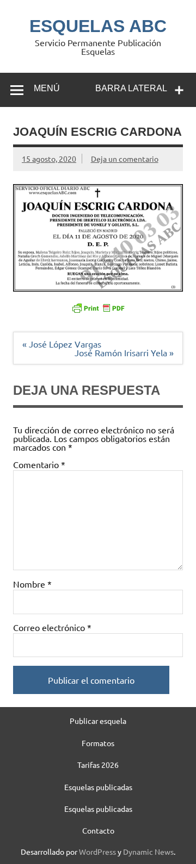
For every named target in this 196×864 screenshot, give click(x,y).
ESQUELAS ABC (98, 26)
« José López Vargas (61, 343)
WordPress (97, 851)
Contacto (98, 830)
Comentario (39, 464)
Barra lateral (131, 88)
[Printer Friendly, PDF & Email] (98, 307)
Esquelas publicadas (98, 787)
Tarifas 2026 (98, 764)
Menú (47, 88)
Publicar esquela (98, 720)
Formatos (98, 743)
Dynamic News (148, 851)
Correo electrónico (52, 627)
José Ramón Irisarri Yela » (124, 352)
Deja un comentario (124, 158)
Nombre (32, 583)
